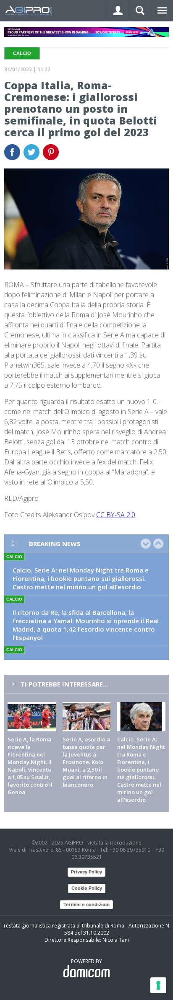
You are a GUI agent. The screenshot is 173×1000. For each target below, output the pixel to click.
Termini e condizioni (86, 904)
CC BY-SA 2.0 (115, 514)
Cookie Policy (86, 888)
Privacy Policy (86, 872)
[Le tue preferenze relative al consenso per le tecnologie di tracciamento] (158, 985)
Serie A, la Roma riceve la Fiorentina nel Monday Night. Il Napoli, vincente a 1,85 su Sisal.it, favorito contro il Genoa (30, 766)
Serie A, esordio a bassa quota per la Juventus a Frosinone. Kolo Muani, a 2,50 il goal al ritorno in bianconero (86, 762)
